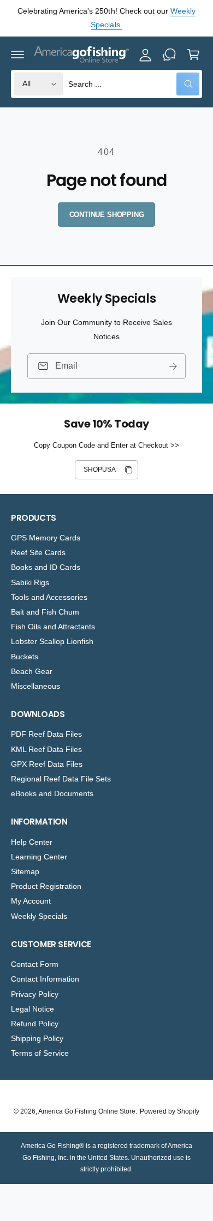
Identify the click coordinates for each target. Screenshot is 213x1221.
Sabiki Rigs (30, 582)
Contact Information (45, 979)
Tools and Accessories (49, 597)
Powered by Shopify (169, 1111)
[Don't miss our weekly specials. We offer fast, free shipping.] (169, 55)
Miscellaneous (35, 686)
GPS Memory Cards (45, 537)
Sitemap (25, 871)
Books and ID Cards (45, 567)
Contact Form (34, 964)
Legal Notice (32, 1009)
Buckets (24, 656)
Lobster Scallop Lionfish (52, 641)
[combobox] (134, 84)
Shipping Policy (37, 1038)
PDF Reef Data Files (46, 734)
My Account (31, 901)
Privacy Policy (34, 994)
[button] (17, 55)
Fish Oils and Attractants (53, 626)
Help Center (31, 842)
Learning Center (39, 856)
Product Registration (46, 886)
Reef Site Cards (38, 552)
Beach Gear (31, 671)
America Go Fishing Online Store (86, 1111)
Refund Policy (34, 1023)
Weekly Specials (39, 916)
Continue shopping (106, 214)
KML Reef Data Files (46, 749)
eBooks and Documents (52, 793)
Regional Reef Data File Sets (61, 778)
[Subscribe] (173, 365)
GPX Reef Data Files (46, 764)
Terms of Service (40, 1053)
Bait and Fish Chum (45, 612)
